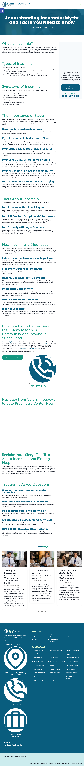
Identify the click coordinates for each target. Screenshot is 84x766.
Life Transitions (38, 669)
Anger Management (71, 672)
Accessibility (36, 763)
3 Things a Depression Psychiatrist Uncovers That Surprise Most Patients (11, 576)
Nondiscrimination (54, 763)
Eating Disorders (70, 669)
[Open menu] (80, 4)
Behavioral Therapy (55, 672)
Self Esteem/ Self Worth (72, 665)
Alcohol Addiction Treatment (38, 662)
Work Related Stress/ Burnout (71, 677)
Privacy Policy (65, 763)
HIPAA (30, 763)
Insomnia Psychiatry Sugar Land (30, 349)
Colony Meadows (45, 343)
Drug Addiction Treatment (57, 661)
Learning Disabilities (55, 669)
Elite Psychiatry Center (9, 342)
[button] (2, 10)
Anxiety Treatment (39, 653)
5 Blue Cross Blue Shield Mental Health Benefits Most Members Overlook (68, 575)
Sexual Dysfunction (39, 677)
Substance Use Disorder (40, 681)
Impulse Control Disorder (56, 677)
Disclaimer (44, 763)
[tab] (38, 611)
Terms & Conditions (76, 763)
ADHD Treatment (54, 653)
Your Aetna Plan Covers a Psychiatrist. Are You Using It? (42, 574)
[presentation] (14, 559)
